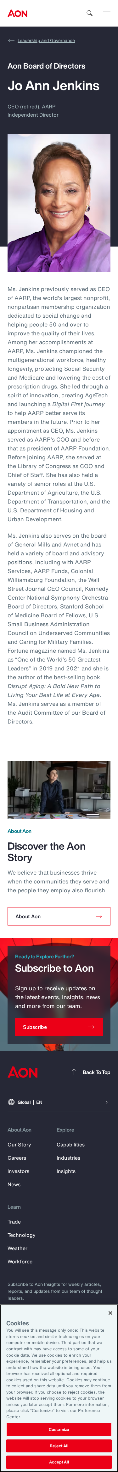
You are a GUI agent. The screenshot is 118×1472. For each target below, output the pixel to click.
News (14, 1184)
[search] (89, 13)
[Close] (110, 1313)
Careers (17, 1158)
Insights (66, 1171)
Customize (59, 1429)
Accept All (59, 1462)
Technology (22, 1235)
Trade (14, 1221)
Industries (68, 1158)
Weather (17, 1248)
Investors (18, 1171)
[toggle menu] (106, 13)
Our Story (19, 1144)
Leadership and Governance (46, 40)
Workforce (20, 1261)
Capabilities (71, 1144)
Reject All (59, 1446)
